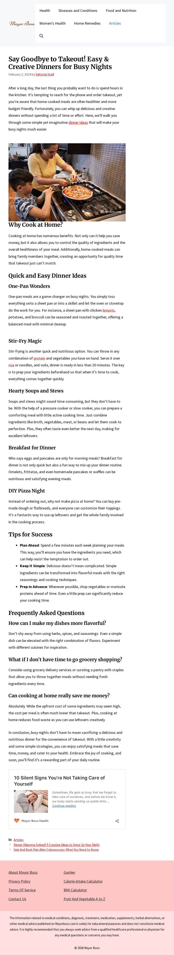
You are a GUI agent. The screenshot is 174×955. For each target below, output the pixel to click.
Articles (115, 23)
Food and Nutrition (121, 10)
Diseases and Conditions (78, 10)
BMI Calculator (75, 889)
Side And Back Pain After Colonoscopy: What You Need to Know (56, 850)
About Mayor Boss (23, 872)
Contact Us (17, 898)
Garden (69, 872)
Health (44, 10)
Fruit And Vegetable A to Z (84, 898)
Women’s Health (52, 23)
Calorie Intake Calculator (83, 881)
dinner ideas (78, 122)
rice (11, 365)
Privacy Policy (19, 881)
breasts (109, 310)
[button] (41, 36)
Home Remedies (87, 23)
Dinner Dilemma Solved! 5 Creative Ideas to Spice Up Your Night (57, 845)
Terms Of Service (22, 889)
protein (39, 358)
